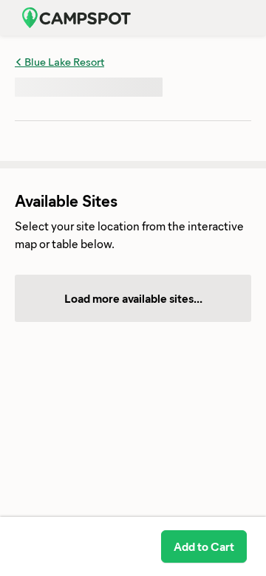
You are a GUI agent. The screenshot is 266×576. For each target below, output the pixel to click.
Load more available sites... (133, 298)
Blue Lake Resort (63, 61)
